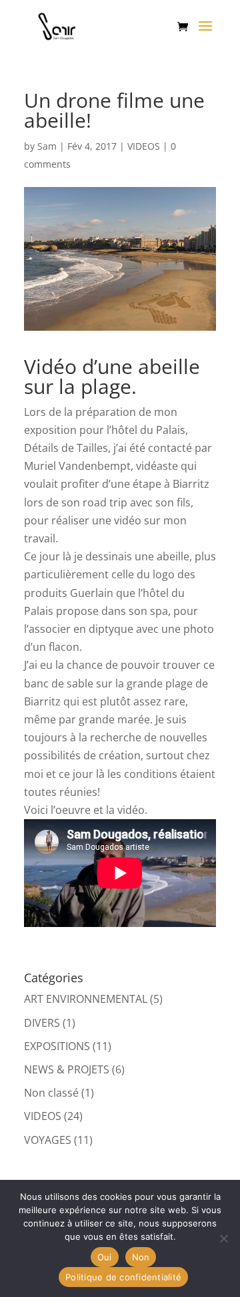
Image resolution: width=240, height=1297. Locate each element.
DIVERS (42, 1023)
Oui (104, 1257)
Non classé (51, 1092)
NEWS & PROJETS (66, 1069)
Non (141, 1257)
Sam (47, 146)
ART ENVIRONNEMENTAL (85, 999)
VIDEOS (143, 146)
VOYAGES (47, 1140)
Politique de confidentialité (123, 1277)
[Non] (223, 1238)
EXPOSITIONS (57, 1046)
